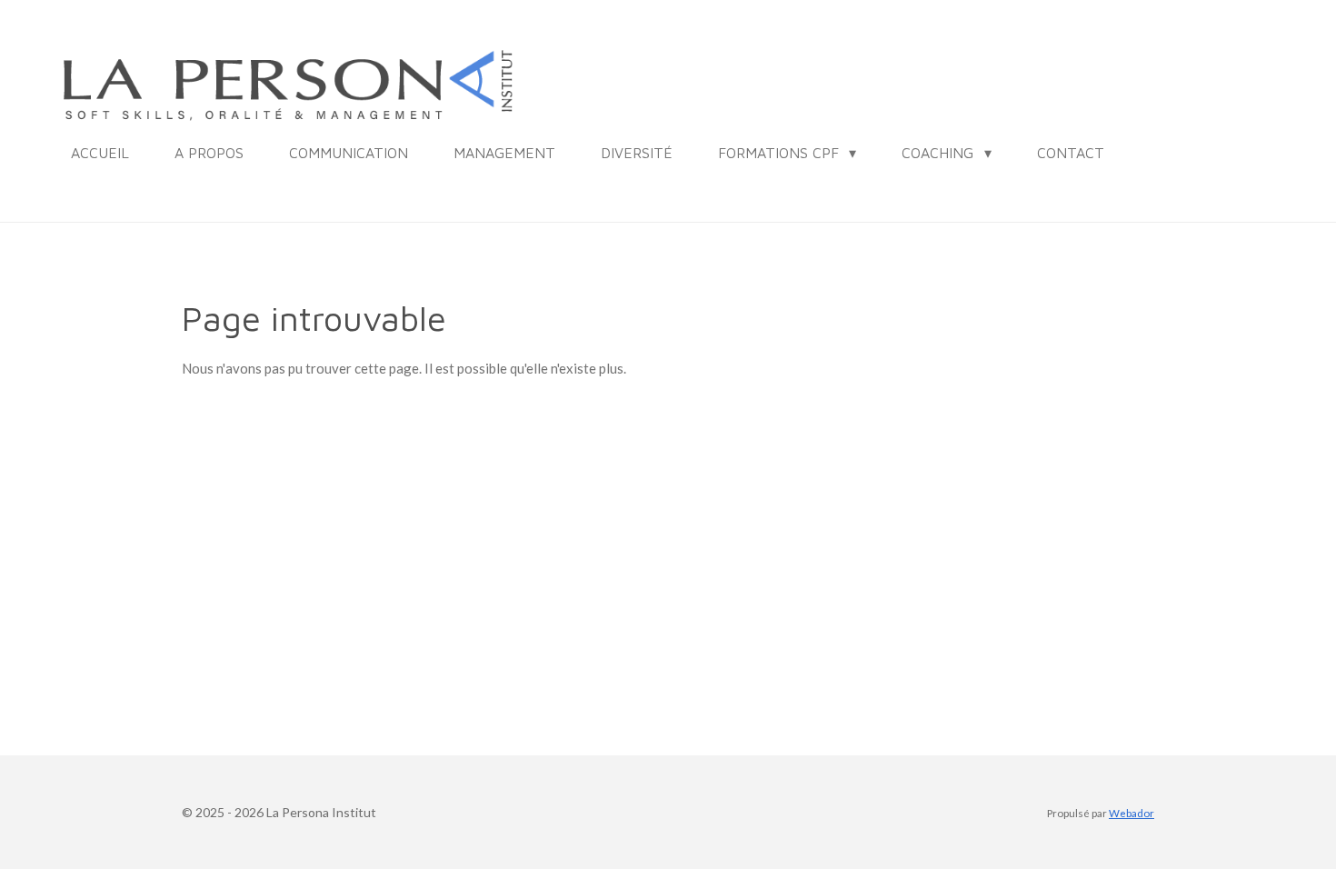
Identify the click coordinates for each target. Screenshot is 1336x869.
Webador (1131, 812)
